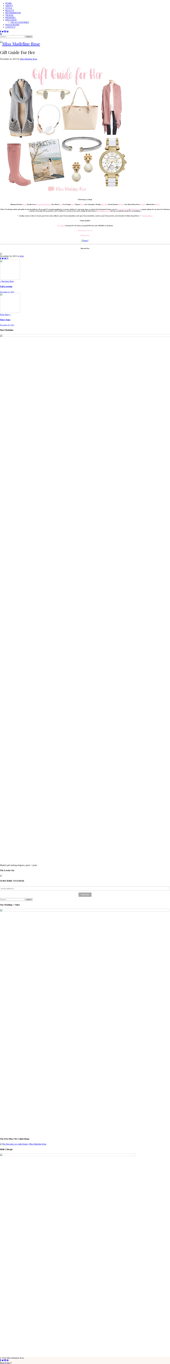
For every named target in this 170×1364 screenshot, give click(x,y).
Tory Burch (61, 225)
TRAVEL (9, 15)
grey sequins (121, 209)
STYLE (8, 8)
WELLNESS (11, 20)
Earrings (142, 204)
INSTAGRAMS (12, 25)
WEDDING (10, 17)
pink (128, 209)
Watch (158, 204)
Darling (99, 211)
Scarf (24, 204)
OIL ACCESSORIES (20, 22)
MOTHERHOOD (13, 13)
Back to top (5, 1363)
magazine (107, 211)
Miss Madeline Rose (28, 59)
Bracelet (39, 204)
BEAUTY (9, 10)
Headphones (46, 204)
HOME (8, 3)
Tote (60, 204)
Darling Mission (148, 216)
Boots (82, 204)
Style (22, 256)
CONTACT (10, 27)
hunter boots (135, 209)
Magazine (104, 204)
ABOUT (9, 6)
